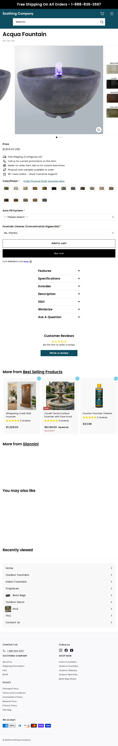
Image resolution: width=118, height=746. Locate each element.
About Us (7, 661)
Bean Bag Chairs (67, 678)
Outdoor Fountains (68, 666)
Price (6, 144)
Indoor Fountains (68, 661)
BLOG (5, 674)
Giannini (31, 444)
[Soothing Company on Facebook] (66, 650)
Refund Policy (10, 701)
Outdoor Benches (68, 674)
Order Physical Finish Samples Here (44, 181)
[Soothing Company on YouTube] (71, 650)
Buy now (59, 253)
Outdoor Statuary (68, 670)
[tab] (59, 271)
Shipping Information (13, 666)
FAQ (5, 670)
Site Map (7, 709)
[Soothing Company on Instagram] (60, 650)
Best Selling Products (42, 371)
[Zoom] (99, 130)
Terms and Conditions (14, 692)
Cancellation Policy (13, 697)
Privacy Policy (10, 705)
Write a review (59, 353)
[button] (13, 420)
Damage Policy (11, 688)
